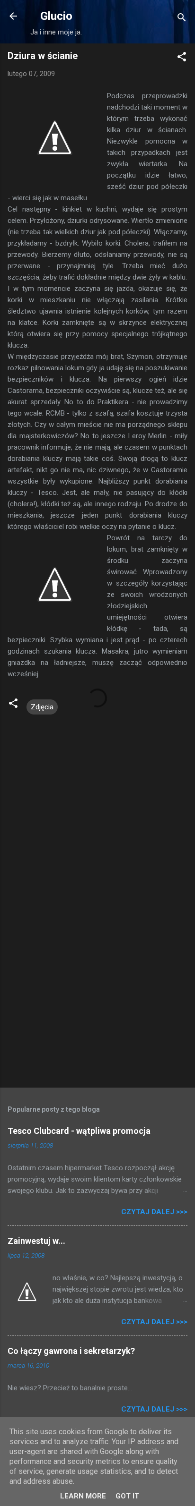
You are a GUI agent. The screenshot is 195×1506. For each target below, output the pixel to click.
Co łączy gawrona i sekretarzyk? (71, 1351)
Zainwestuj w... (36, 1241)
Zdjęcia (42, 707)
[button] (181, 58)
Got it (127, 1496)
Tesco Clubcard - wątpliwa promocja (79, 1131)
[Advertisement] (97, 1006)
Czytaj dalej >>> (154, 1212)
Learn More (83, 1496)
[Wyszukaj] (181, 19)
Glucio (56, 16)
